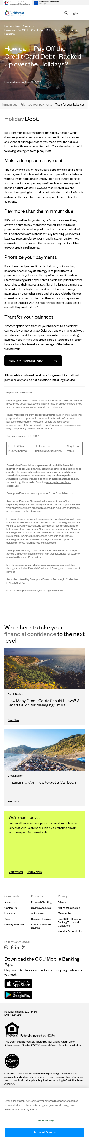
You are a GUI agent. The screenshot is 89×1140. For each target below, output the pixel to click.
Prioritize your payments (36, 104)
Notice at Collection (69, 907)
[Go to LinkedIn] (17, 947)
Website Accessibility (70, 931)
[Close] (84, 1094)
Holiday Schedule (14, 924)
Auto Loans (37, 913)
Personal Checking (41, 902)
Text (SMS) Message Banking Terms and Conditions (69, 922)
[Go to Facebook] (12, 947)
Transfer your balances (70, 104)
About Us (9, 902)
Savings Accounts (41, 907)
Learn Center (23, 26)
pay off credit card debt (41, 169)
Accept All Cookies (44, 1132)
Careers (8, 918)
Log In (74, 13)
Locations (10, 913)
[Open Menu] (82, 13)
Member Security (67, 913)
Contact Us (10, 907)
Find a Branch (34, 871)
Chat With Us (16, 871)
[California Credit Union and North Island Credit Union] (14, 13)
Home (8, 26)
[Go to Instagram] (6, 947)
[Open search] (66, 13)
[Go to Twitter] (23, 947)
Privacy (62, 902)
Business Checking (41, 918)
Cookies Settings (44, 1120)
